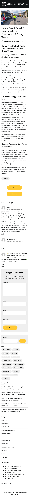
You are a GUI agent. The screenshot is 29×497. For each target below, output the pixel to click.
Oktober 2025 (6, 367)
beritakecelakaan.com (11, 468)
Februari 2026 (6, 360)
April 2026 (5, 357)
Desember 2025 (7, 364)
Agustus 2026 (6, 349)
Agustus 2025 (6, 371)
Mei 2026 (14, 353)
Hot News (4, 450)
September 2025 (18, 367)
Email (4, 310)
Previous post (14, 187)
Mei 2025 (14, 375)
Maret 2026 (15, 357)
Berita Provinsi (5, 440)
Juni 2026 (5, 353)
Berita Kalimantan (6, 437)
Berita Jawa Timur (6, 433)
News (3, 453)
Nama (4, 301)
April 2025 (5, 378)
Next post (14, 194)
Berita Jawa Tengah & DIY (8, 430)
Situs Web (6, 319)
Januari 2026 (17, 360)
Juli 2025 (16, 371)
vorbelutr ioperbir (12, 239)
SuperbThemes (14, 494)
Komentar (6, 282)
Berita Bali (4, 420)
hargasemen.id (9, 478)
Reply (2, 234)
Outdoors (5, 178)
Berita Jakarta (5, 423)
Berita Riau (4, 443)
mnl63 (8, 207)
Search (5, 337)
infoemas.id (21, 474)
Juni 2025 (5, 375)
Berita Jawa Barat (6, 427)
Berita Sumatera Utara (7, 447)
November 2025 (19, 364)
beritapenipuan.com (10, 472)
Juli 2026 (16, 349)
